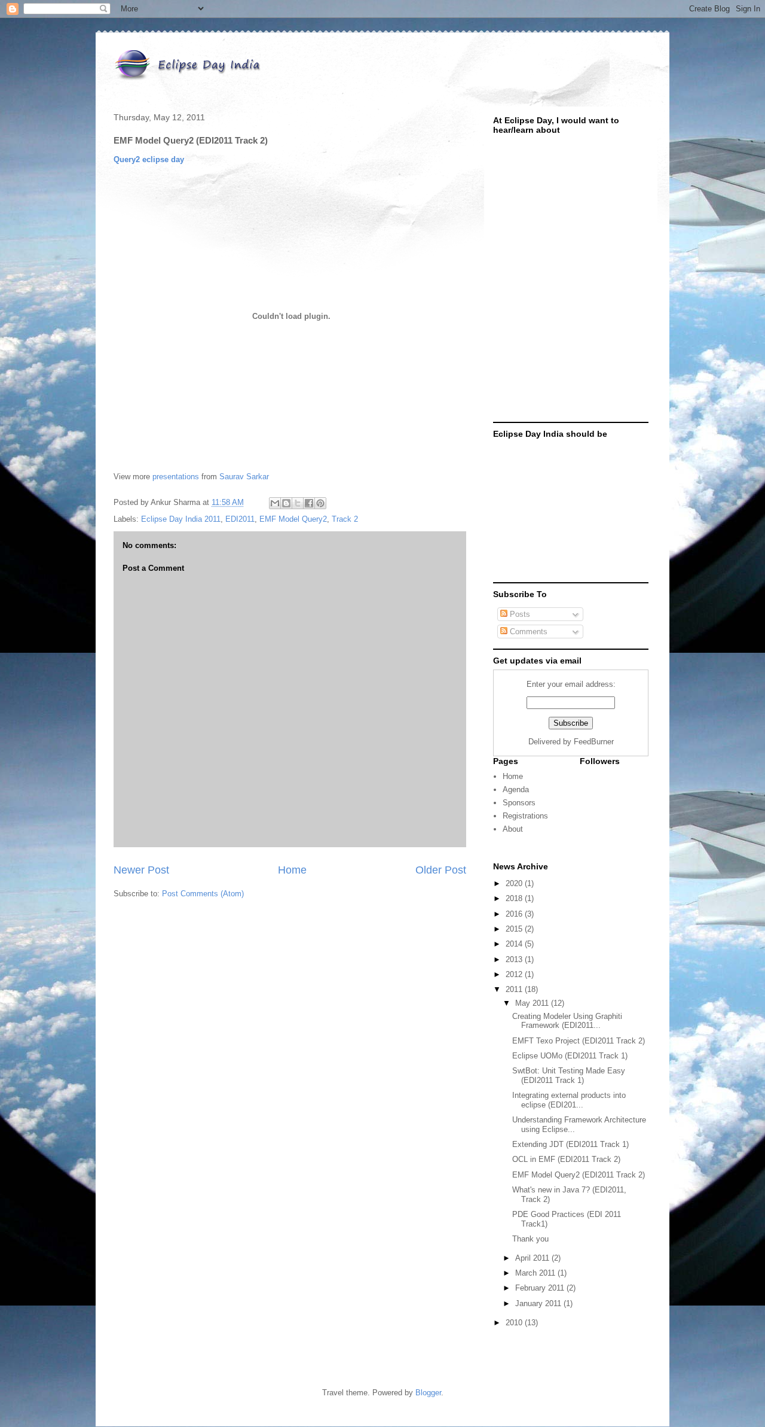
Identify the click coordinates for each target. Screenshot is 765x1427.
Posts (518, 614)
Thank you (530, 1238)
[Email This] (275, 503)
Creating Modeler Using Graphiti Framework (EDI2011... (567, 1021)
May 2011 (533, 1003)
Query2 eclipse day (149, 159)
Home (292, 870)
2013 (515, 959)
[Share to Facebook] (309, 503)
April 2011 (533, 1257)
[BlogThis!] (286, 503)
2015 (515, 928)
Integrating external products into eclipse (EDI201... (569, 1100)
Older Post (440, 870)
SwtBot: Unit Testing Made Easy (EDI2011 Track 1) (568, 1075)
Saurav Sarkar (244, 476)
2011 (515, 989)
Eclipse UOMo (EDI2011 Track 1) (570, 1055)
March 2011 (536, 1272)
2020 (515, 883)
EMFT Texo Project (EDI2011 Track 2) (578, 1040)
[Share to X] (298, 503)
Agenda (516, 789)
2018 (515, 898)
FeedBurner (594, 741)
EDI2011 (240, 519)
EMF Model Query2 (293, 519)
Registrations (525, 815)
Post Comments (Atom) (203, 893)
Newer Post (141, 870)
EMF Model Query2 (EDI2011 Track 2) (578, 1174)
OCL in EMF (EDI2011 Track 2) (566, 1159)
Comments (527, 631)
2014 (515, 943)
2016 (515, 913)
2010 (515, 1322)
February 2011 (541, 1287)
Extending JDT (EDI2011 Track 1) (570, 1144)
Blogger (428, 1392)
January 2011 (539, 1303)
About (513, 828)
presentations (175, 476)
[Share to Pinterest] (320, 503)
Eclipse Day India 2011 (181, 519)
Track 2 (345, 519)
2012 (515, 974)
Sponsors (519, 802)
